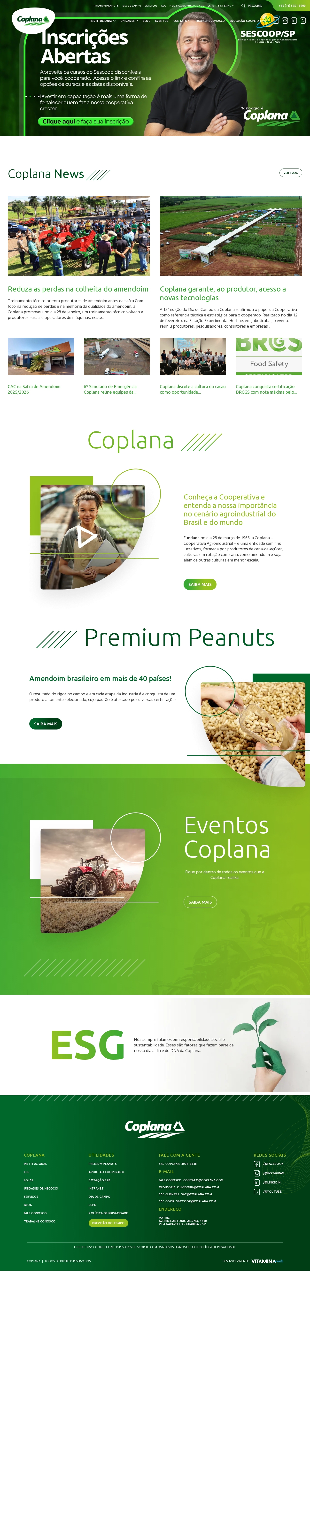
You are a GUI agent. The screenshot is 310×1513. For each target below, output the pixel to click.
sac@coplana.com (196, 1194)
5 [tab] (43, 96)
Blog (146, 20)
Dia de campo (132, 5)
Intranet (96, 1188)
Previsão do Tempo (108, 1223)
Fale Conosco (35, 1213)
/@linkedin (271, 1182)
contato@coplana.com (203, 1180)
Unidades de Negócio (41, 1188)
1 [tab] (26, 96)
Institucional (35, 1163)
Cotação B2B (99, 1180)
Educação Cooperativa (248, 20)
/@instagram (273, 1173)
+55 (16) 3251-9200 (292, 5)
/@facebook (272, 1163)
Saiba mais (200, 584)
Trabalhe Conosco (210, 20)
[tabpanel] (155, 68)
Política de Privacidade (187, 5)
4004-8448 (189, 1163)
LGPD (211, 5)
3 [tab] (34, 96)
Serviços (151, 5)
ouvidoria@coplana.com (198, 1187)
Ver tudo (291, 172)
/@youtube (272, 1191)
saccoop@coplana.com (196, 1201)
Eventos (162, 20)
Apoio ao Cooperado (106, 1172)
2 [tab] (30, 96)
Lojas (28, 1180)
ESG (163, 5)
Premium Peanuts (106, 5)
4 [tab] (38, 96)
